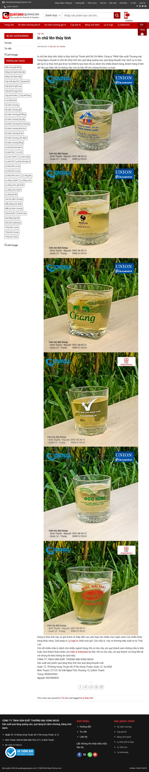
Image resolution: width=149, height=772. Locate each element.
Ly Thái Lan (9, 30)
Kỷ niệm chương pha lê (29, 24)
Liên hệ (142, 3)
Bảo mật (112, 3)
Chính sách (92, 3)
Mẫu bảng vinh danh (13, 204)
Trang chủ (9, 24)
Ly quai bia (9, 152)
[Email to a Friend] (91, 687)
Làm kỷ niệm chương (13, 199)
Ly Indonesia (122, 752)
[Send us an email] (145, 6)
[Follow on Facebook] (137, 6)
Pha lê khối (9, 213)
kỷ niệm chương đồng (14, 143)
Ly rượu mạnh (10, 157)
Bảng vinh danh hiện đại (15, 72)
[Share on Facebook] (80, 687)
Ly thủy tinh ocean (12, 171)
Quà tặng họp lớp (12, 218)
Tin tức (8, 43)
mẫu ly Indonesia (79, 651)
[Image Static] (11, 54)
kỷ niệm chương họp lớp (15, 119)
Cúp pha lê (25, 81)
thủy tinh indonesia (13, 223)
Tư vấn (133, 3)
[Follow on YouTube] (95, 754)
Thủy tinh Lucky (11, 227)
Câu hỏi (103, 3)
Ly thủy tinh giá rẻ (23, 161)
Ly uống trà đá (11, 194)
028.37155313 (15, 745)
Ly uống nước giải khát (14, 185)
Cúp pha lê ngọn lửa (13, 91)
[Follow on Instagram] (140, 6)
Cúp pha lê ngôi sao (13, 86)
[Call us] (89, 754)
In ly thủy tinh (10, 100)
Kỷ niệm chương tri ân (14, 133)
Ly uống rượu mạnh (13, 190)
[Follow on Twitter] (142, 6)
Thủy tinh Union (11, 237)
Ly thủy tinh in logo (125, 742)
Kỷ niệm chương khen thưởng (17, 124)
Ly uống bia (26, 176)
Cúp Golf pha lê (11, 81)
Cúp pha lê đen (11, 95)
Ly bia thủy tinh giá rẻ (13, 147)
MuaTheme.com (54, 768)
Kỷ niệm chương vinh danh (16, 138)
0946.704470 (132, 26)
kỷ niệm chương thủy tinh (15, 128)
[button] (63, 3)
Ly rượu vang (24, 157)
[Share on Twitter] (85, 687)
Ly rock (19, 152)
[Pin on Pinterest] (96, 687)
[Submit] (117, 15)
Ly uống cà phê (11, 180)
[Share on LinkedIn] (101, 687)
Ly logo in (73, 640)
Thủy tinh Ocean (12, 232)
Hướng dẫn (79, 3)
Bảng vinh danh (124, 737)
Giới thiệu (123, 3)
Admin (62, 47)
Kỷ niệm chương (11, 105)
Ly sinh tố (9, 161)
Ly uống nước (25, 180)
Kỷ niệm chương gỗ (13, 110)
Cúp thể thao (25, 95)
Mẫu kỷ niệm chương (13, 208)
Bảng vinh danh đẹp (13, 77)
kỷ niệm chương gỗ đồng (15, 114)
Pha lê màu (21, 213)
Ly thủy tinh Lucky (12, 166)
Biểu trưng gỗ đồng (13, 67)
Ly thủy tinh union (12, 176)
